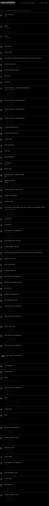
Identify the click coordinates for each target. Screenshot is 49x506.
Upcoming (2, 10)
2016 (25, 10)
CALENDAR (38, 2)
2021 (16, 10)
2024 (11, 10)
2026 (7, 10)
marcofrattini (8, 2)
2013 (30, 10)
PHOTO (24, 2)
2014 (28, 10)
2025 (9, 10)
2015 (26, 10)
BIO (21, 2)
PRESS (42, 2)
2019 (19, 10)
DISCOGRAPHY (32, 2)
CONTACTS (46, 2)
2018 (21, 10)
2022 (14, 10)
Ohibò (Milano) (7, 164)
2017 (23, 10)
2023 (12, 10)
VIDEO (27, 2)
